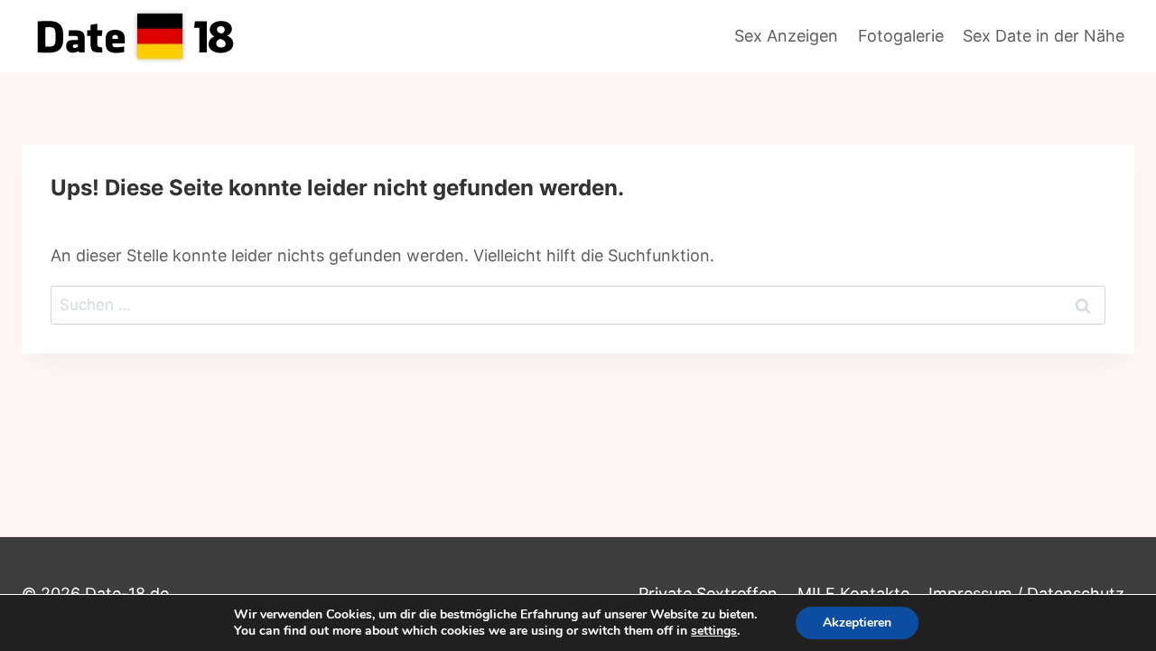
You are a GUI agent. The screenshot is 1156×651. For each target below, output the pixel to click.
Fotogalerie (901, 35)
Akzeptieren (857, 622)
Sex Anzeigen (786, 35)
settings (714, 631)
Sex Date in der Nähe (1043, 35)
